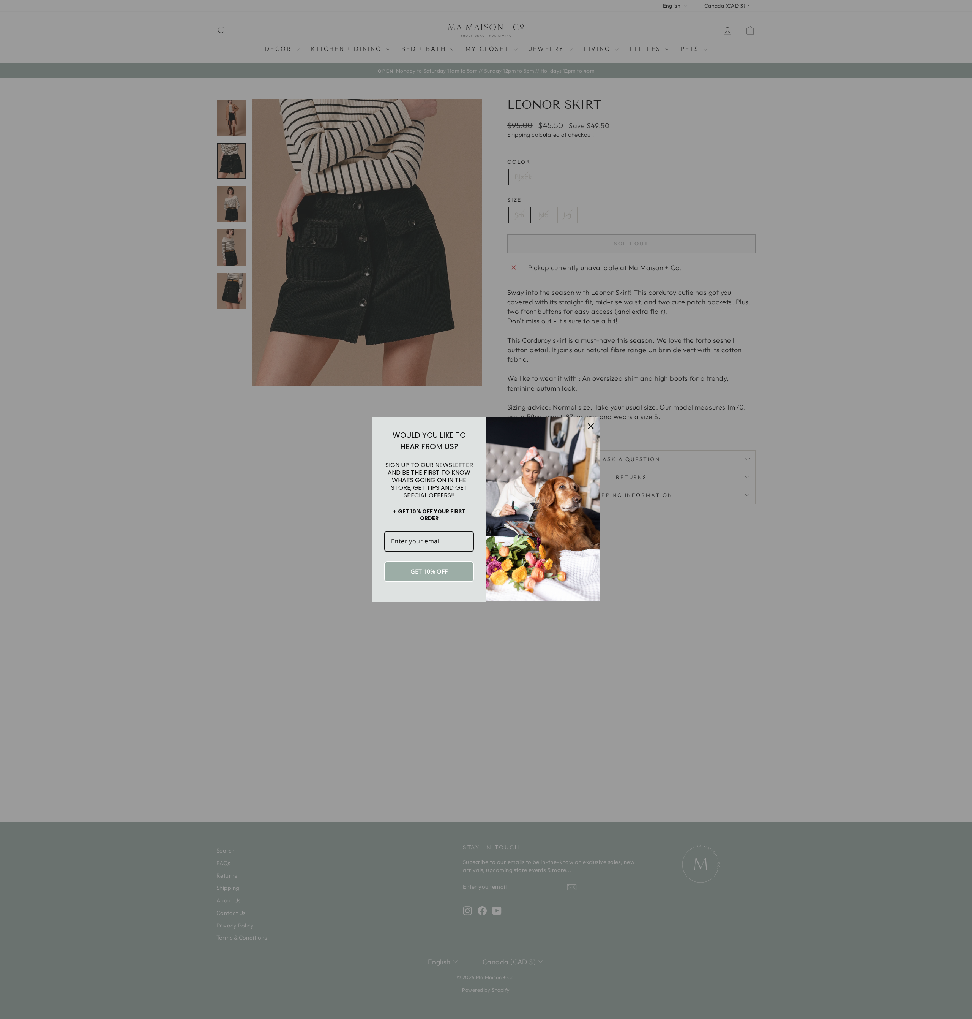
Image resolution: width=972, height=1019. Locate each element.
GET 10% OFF (429, 571)
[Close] (591, 426)
